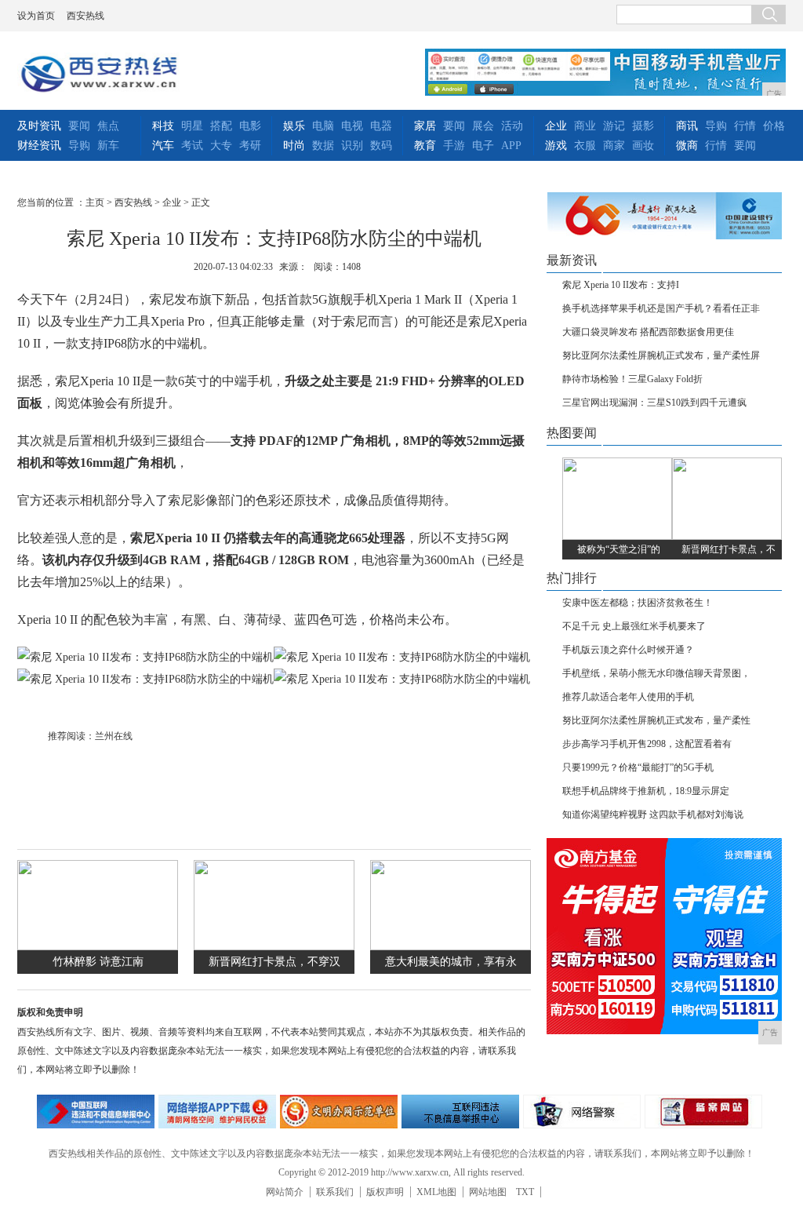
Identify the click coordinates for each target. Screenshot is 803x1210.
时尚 (294, 145)
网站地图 (488, 1191)
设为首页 (36, 15)
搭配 (221, 126)
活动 (512, 126)
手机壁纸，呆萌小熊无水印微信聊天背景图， (656, 673)
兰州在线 (114, 736)
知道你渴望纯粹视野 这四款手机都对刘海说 (652, 814)
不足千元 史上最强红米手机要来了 (634, 626)
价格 (774, 126)
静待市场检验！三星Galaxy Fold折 (632, 379)
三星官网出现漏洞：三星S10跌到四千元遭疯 (654, 402)
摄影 (643, 126)
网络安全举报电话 (217, 1111)
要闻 (79, 126)
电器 (381, 126)
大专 (221, 145)
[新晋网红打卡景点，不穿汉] (274, 947)
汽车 (163, 145)
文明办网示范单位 (339, 1111)
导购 (79, 145)
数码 (381, 145)
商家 (614, 145)
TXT (525, 1191)
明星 (192, 126)
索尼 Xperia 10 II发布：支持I (620, 284)
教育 (425, 145)
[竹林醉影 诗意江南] (97, 947)
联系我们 (335, 1191)
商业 (585, 126)
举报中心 (460, 1111)
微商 (687, 145)
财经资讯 (39, 145)
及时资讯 (39, 126)
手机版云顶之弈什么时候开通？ (628, 649)
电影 (250, 126)
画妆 (643, 145)
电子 (483, 145)
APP (511, 145)
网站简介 (284, 1191)
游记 (614, 126)
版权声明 (385, 1191)
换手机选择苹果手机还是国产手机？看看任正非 (661, 308)
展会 (483, 126)
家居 (425, 126)
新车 (108, 145)
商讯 (687, 126)
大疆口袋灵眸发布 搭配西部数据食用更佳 (648, 331)
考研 (250, 145)
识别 (352, 145)
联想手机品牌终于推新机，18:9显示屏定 (645, 790)
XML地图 (436, 1191)
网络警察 (582, 1111)
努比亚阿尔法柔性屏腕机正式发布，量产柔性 (656, 720)
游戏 (556, 145)
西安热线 (85, 15)
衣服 (585, 145)
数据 (323, 145)
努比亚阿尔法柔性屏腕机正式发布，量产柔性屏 (661, 355)
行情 (745, 126)
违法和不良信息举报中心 (95, 1111)
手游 (454, 145)
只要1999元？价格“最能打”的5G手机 (638, 767)
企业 (556, 126)
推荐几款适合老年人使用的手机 (628, 696)
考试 (192, 145)
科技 (163, 126)
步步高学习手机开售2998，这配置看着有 (647, 743)
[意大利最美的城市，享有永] (450, 947)
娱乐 (294, 126)
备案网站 (703, 1111)
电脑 (323, 126)
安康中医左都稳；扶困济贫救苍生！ (637, 602)
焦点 (108, 126)
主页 (94, 202)
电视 (352, 126)
